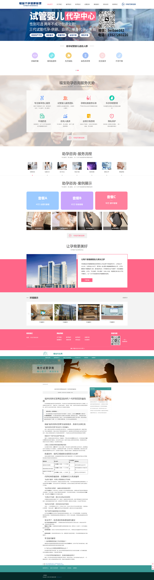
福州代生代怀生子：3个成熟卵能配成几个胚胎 (99, 401)
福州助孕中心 (57, 357)
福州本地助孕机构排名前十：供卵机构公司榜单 (55, 564)
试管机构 (86, 357)
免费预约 (94, 357)
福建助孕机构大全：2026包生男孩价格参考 (98, 412)
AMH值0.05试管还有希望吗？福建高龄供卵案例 (99, 410)
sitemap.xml (59, 577)
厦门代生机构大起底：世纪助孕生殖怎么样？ (54, 563)
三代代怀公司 (77, 357)
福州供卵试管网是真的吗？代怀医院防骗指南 (98, 406)
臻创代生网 (47, 357)
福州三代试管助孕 (67, 357)
